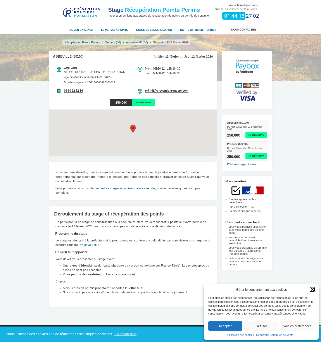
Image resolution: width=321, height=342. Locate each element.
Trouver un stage (79, 29)
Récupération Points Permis (154, 10)
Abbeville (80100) (137, 42)
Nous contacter (243, 29)
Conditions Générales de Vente (274, 335)
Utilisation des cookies (240, 335)
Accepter (225, 326)
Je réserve (256, 134)
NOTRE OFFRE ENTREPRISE (198, 29)
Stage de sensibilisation (154, 29)
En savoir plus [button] (125, 334)
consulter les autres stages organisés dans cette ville (118, 188)
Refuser (261, 326)
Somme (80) (113, 42)
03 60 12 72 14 (73, 90)
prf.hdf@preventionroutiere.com (166, 90)
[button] (312, 289)
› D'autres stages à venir (240, 164)
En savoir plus (89, 244)
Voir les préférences (297, 326)
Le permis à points (114, 29)
